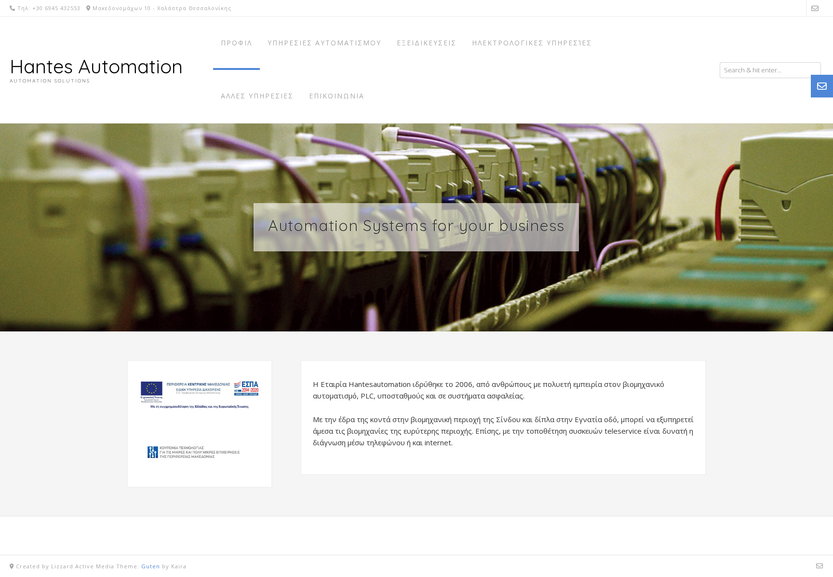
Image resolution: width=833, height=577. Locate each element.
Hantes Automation (96, 66)
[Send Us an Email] (814, 8)
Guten (150, 566)
